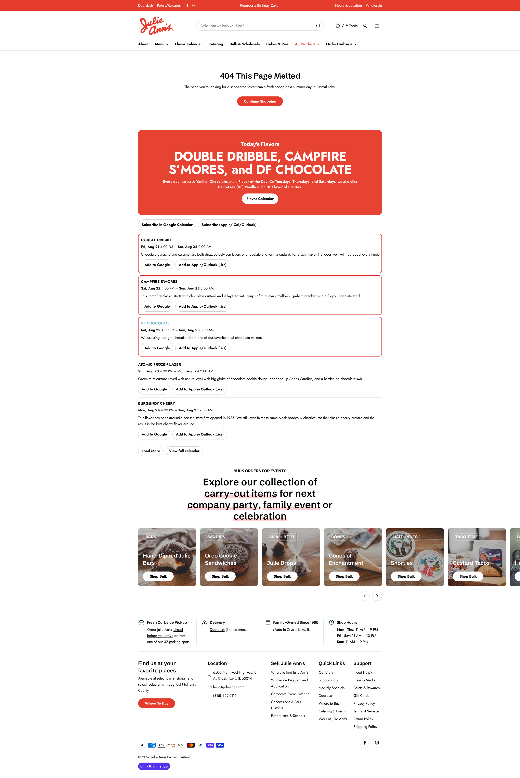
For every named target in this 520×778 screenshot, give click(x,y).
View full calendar (184, 451)
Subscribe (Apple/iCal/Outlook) (229, 224)
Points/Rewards (169, 5)
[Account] (364, 25)
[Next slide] (377, 596)
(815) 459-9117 (224, 695)
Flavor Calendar (260, 198)
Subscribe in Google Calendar (167, 224)
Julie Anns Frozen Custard (170, 757)
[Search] (318, 25)
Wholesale (374, 5)
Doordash (145, 5)
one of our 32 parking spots (168, 641)
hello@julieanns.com (228, 687)
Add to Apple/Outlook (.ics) (202, 264)
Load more (151, 451)
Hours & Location (348, 5)
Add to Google (157, 264)
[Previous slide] (365, 596)
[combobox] (260, 26)
